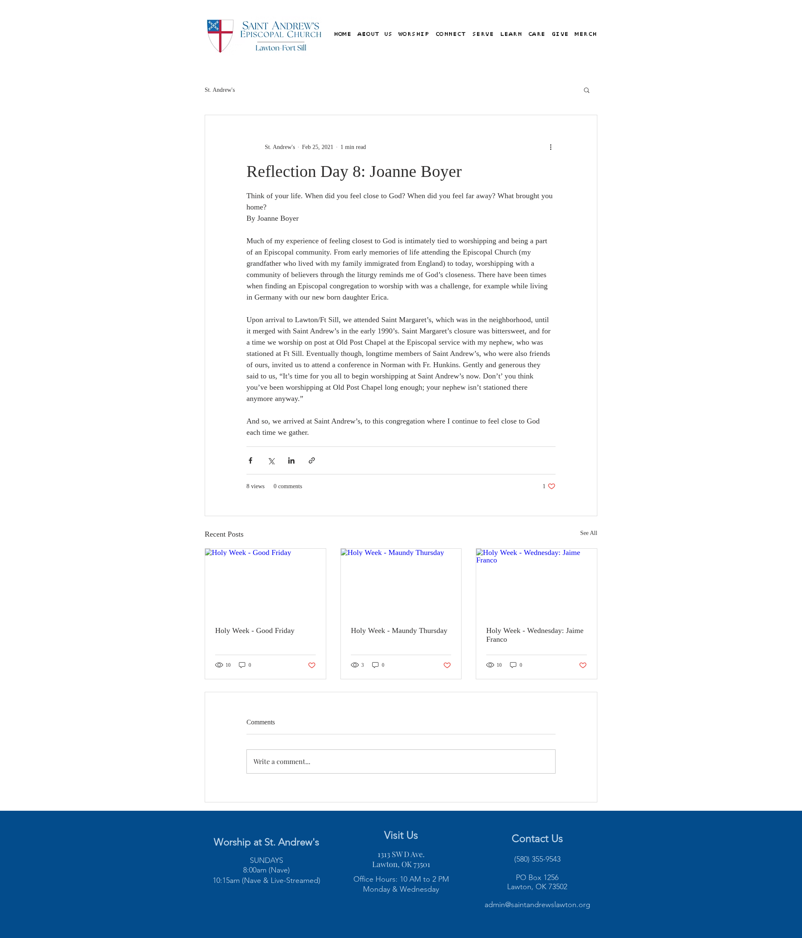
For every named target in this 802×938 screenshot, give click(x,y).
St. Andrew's (220, 90)
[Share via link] (312, 460)
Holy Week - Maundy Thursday (399, 630)
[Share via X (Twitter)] (271, 460)
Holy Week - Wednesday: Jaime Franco (535, 634)
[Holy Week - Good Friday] (265, 582)
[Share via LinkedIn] (291, 460)
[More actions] (551, 147)
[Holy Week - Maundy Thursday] (401, 582)
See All (588, 533)
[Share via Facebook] (250, 460)
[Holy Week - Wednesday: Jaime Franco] (536, 582)
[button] (374, 34)
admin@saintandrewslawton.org (537, 904)
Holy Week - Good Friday (254, 630)
